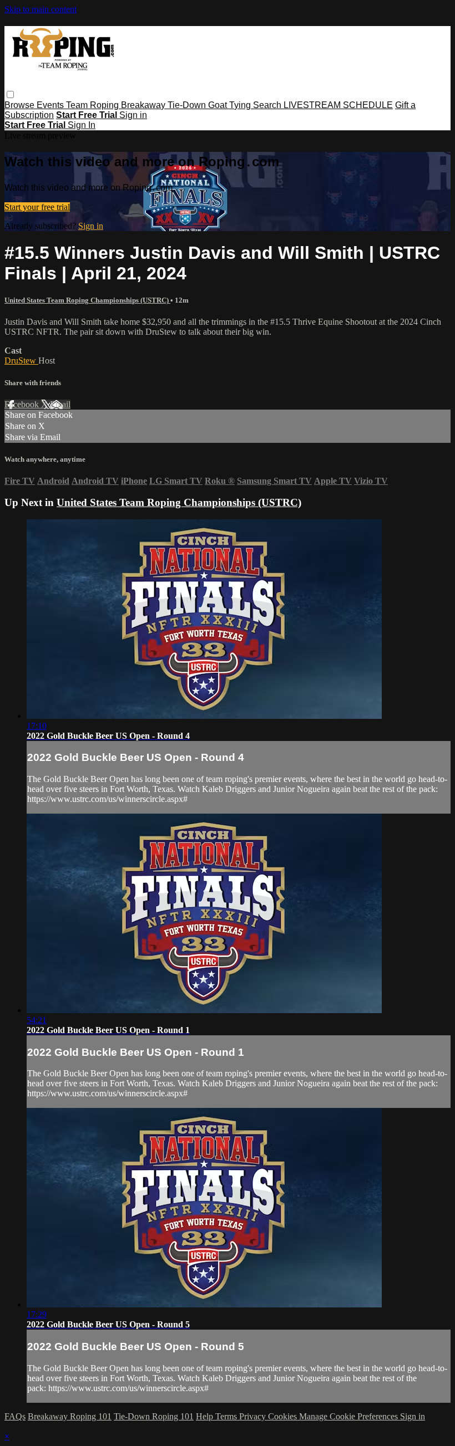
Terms (227, 1416)
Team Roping (93, 105)
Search (268, 105)
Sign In (81, 125)
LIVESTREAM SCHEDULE (338, 105)
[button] (10, 94)
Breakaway (144, 105)
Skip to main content (40, 9)
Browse (20, 105)
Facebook (22, 404)
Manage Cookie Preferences (349, 1416)
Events (51, 105)
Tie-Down (188, 105)
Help (205, 1416)
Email (60, 404)
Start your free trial (37, 207)
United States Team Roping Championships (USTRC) (87, 300)
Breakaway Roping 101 (70, 1416)
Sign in (133, 115)
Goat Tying (230, 105)
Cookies (283, 1416)
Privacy (253, 1416)
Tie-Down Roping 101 (154, 1416)
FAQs (15, 1416)
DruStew (21, 360)
